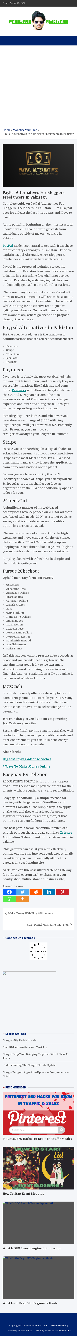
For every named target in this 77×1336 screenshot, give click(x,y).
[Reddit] (36, 892)
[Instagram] (38, 1319)
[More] (22, 899)
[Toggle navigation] (7, 40)
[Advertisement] (38, 85)
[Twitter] (22, 892)
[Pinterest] (62, 892)
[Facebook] (9, 892)
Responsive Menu (70, 3)
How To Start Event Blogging (24, 1193)
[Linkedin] (49, 892)
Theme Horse (25, 1330)
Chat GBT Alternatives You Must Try (25, 1047)
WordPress (65, 1330)
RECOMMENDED (15, 1087)
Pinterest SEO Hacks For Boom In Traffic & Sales (37, 1138)
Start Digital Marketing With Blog (48, 924)
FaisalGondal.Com (37, 1325)
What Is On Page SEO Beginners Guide (30, 1303)
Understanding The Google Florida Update (29, 1065)
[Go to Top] (70, 1320)
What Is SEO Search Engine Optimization (32, 1248)
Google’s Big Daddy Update (19, 1040)
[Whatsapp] (9, 899)
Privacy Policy (58, 1325)
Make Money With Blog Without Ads (30, 913)
